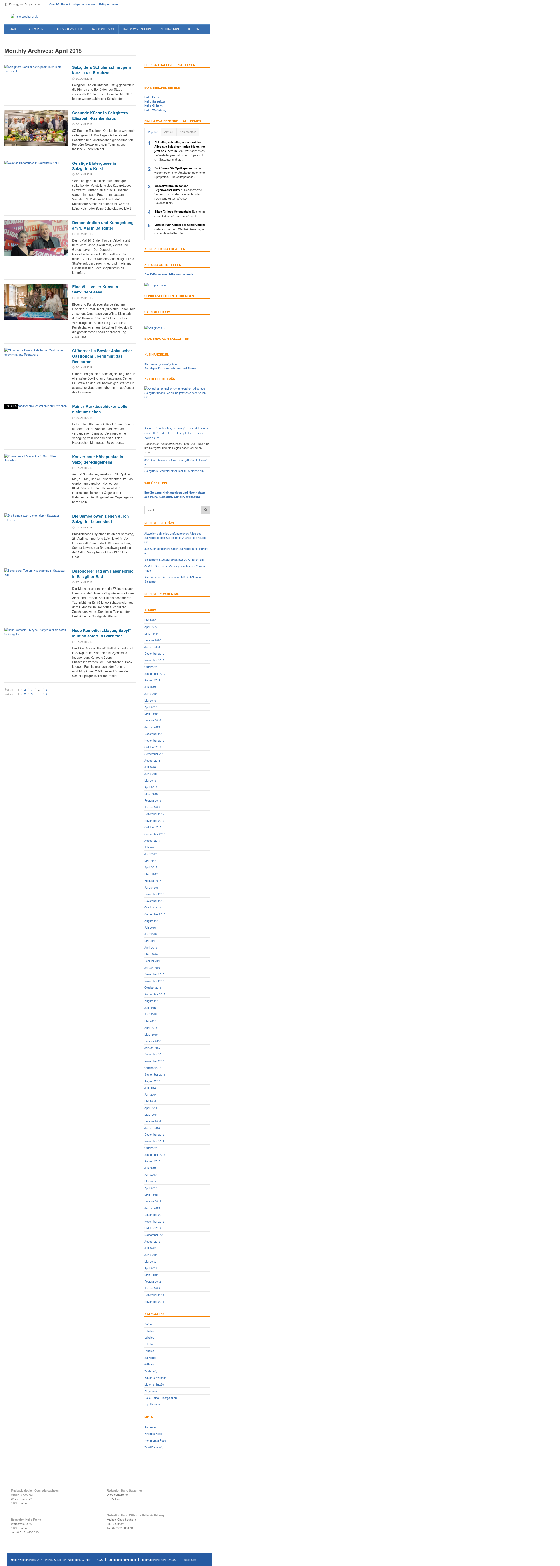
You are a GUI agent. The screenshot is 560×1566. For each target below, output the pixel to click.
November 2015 (154, 981)
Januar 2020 (152, 647)
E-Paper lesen (108, 4)
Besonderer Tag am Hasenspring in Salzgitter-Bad (103, 573)
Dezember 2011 (154, 1295)
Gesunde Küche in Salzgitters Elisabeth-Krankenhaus (100, 115)
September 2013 (154, 1154)
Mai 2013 (150, 1181)
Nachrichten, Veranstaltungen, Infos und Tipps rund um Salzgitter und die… (179, 150)
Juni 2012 (150, 1255)
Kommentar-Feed (155, 1440)
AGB (100, 1559)
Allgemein (150, 1391)
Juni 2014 (150, 1094)
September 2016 (154, 914)
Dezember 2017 (154, 814)
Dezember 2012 (154, 1215)
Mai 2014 (150, 1101)
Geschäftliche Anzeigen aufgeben (72, 4)
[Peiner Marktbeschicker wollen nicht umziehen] (36, 422)
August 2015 (152, 1001)
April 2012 (150, 1268)
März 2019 (151, 714)
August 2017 (152, 840)
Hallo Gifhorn (102, 29)
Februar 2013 (152, 1201)
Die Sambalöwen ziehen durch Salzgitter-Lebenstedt (100, 518)
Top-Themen (152, 1404)
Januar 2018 (152, 807)
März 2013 (151, 1195)
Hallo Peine (36, 29)
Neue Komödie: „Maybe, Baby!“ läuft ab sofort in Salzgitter (101, 632)
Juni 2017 (150, 854)
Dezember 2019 (154, 653)
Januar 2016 (152, 967)
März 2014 (151, 1114)
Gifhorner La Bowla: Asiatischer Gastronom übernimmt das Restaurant (102, 356)
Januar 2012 (152, 1288)
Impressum (189, 1559)
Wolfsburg (150, 1371)
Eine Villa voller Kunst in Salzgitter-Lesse (95, 289)
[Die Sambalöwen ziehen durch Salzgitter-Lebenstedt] (36, 531)
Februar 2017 (152, 880)
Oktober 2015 (152, 987)
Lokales (11, 406)
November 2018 (154, 740)
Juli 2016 (150, 927)
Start (13, 29)
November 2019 (154, 660)
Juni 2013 (150, 1174)
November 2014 (154, 1061)
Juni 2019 (150, 693)
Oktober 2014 (152, 1068)
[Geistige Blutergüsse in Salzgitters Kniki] (36, 178)
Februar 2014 (152, 1121)
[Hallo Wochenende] (23, 16)
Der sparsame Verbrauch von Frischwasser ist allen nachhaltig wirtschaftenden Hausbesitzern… (178, 194)
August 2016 (152, 921)
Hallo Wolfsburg (137, 29)
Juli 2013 (150, 1168)
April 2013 (150, 1188)
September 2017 (154, 834)
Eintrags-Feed (153, 1434)
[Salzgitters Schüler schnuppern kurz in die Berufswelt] (36, 83)
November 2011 (154, 1301)
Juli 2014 (150, 1088)
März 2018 (151, 794)
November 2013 (154, 1141)
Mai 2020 (150, 620)
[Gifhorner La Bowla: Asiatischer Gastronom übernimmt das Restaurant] (36, 366)
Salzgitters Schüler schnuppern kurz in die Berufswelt (101, 69)
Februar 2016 (152, 961)
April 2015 (150, 1027)
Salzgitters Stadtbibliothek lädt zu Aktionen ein (174, 471)
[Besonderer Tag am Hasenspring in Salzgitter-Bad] (36, 586)
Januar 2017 (152, 887)
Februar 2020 (152, 640)
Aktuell (168, 132)
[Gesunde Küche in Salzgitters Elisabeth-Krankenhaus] (36, 128)
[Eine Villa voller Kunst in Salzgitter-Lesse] (36, 302)
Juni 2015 (150, 1014)
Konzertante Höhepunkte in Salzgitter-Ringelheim (97, 459)
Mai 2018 (150, 780)
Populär (153, 132)
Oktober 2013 (152, 1148)
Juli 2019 (150, 687)
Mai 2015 (150, 1021)
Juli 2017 (150, 847)
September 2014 (154, 1074)
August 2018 (152, 760)
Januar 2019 (152, 727)
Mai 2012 (150, 1261)
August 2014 (152, 1081)
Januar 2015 (152, 1048)
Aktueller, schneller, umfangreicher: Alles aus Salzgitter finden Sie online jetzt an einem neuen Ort (176, 433)
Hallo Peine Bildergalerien (160, 1398)
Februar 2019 (152, 720)
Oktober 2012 (152, 1228)
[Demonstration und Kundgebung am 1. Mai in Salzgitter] (36, 238)
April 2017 (150, 867)
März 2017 (151, 874)
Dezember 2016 (154, 894)
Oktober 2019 (152, 667)
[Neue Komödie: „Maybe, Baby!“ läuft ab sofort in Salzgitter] (36, 646)
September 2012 (154, 1235)
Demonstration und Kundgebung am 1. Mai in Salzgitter (103, 225)
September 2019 (154, 674)
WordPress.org (153, 1447)
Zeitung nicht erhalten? (180, 29)
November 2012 (154, 1221)
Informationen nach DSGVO (158, 1559)
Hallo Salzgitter (68, 29)
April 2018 (150, 787)
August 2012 (152, 1241)
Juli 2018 (150, 767)
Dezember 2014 (154, 1054)
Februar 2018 (152, 800)
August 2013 (152, 1161)
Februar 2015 (152, 1041)
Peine (148, 1324)
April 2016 (150, 947)
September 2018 (154, 754)
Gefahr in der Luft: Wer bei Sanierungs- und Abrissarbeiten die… (179, 229)
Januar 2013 (152, 1208)
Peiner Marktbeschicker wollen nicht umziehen (101, 408)
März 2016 (151, 954)
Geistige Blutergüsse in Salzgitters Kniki (94, 165)
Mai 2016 (150, 941)
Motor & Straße (154, 1384)
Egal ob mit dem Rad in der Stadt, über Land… (180, 213)
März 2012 (151, 1275)
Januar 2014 (152, 1128)
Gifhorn (149, 1364)
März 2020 (151, 633)
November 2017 (154, 820)
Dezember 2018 (154, 734)
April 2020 (150, 627)
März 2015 (151, 1034)
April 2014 (150, 1108)
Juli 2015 (150, 1008)
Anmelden (150, 1427)
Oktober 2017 (152, 827)
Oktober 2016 (152, 907)
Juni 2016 (150, 934)
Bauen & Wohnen (155, 1377)
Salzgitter (150, 1358)
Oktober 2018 (152, 747)
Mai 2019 (150, 700)
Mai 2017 (150, 861)
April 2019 (150, 707)
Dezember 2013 (154, 1134)
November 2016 (154, 901)
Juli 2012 (150, 1248)
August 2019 (152, 680)
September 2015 (154, 994)
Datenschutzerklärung (122, 1559)
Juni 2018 (150, 774)
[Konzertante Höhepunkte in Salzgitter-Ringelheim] (36, 472)
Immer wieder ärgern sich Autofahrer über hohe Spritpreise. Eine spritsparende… (179, 172)
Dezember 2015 (154, 974)
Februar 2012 (152, 1281)
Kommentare (188, 132)
